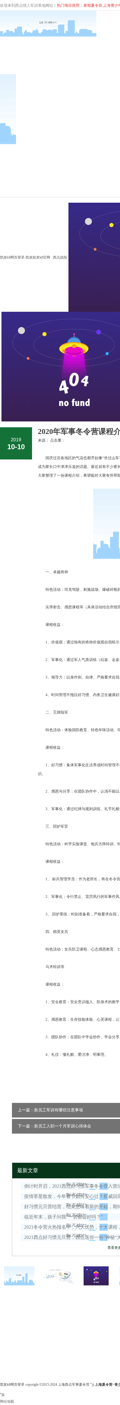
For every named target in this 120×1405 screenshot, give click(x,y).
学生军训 (56, 1329)
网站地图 (7, 1401)
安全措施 (7, 1350)
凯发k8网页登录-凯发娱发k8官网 (25, 257)
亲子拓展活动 (60, 1336)
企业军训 (56, 1322)
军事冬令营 (60, 1305)
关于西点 (8, 1305)
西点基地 (7, 1343)
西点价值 (7, 1322)
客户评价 (7, 1357)
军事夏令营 (58, 1315)
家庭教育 (56, 1343)
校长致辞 (7, 1329)
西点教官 (7, 1336)
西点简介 (7, 1315)
